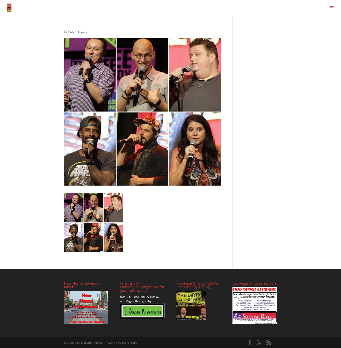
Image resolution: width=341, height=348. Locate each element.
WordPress (129, 342)
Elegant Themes (92, 342)
